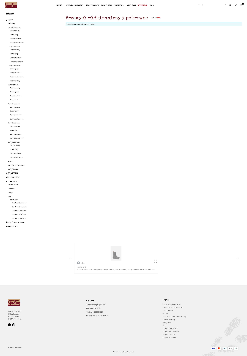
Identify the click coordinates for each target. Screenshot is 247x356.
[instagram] (13, 324)
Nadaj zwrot (167, 322)
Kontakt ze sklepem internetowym (175, 316)
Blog (164, 325)
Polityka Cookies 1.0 (170, 328)
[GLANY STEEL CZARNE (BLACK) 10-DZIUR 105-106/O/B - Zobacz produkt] (116, 253)
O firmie (165, 313)
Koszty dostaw (168, 311)
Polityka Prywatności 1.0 (171, 331)
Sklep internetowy (123, 352)
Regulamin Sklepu (169, 337)
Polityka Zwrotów (169, 334)
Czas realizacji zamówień (171, 305)
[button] (230, 5)
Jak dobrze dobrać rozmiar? (173, 308)
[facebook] (9, 324)
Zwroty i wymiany (169, 319)
